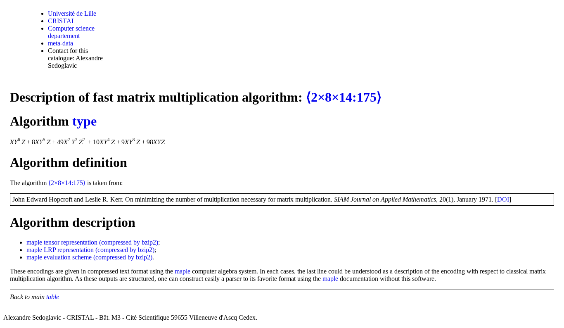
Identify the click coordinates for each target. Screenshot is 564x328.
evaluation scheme (68, 257)
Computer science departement (71, 32)
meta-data (60, 43)
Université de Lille (72, 13)
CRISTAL (62, 20)
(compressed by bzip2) (128, 242)
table (52, 296)
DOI (503, 199)
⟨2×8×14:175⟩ (344, 97)
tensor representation (70, 242)
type (84, 121)
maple (34, 242)
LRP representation (69, 249)
